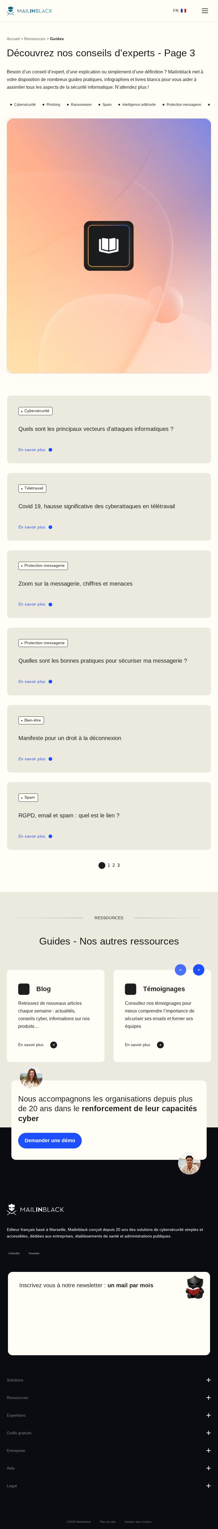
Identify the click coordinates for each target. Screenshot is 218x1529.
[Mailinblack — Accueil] (29, 10)
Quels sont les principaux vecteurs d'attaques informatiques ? (95, 429)
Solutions (15, 1380)
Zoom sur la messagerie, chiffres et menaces (75, 583)
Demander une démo (50, 1140)
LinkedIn (14, 1253)
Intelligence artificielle (139, 105)
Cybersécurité (25, 105)
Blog (43, 989)
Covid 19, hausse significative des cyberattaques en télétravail (96, 506)
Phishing (53, 105)
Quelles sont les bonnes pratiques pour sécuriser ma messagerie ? (102, 661)
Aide (11, 1468)
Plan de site (108, 1521)
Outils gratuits (19, 1433)
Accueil (13, 38)
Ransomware (81, 105)
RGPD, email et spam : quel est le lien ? (69, 815)
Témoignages (164, 989)
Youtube (33, 1253)
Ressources (34, 38)
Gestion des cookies (138, 1521)
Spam (107, 105)
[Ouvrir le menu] (205, 11)
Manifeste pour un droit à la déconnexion (69, 738)
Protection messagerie (184, 105)
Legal (12, 1485)
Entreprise (16, 1450)
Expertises (16, 1415)
